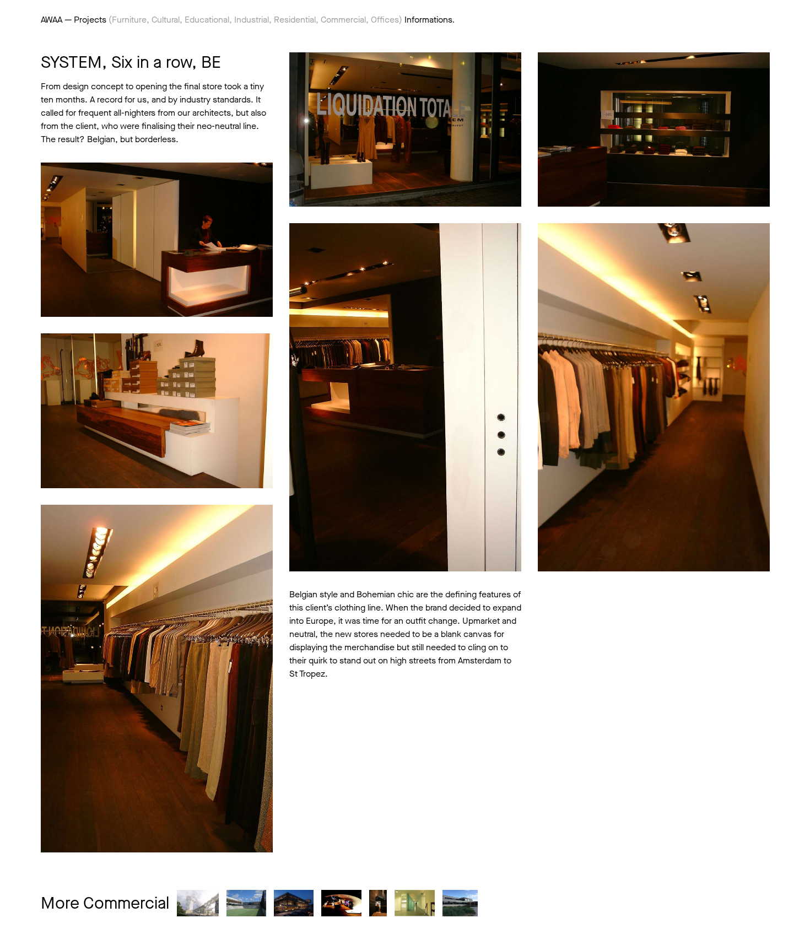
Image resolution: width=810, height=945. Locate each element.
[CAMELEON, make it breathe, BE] (294, 903)
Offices (385, 19)
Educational (207, 19)
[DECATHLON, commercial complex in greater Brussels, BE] (246, 903)
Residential (295, 19)
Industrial (251, 19)
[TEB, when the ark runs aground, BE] (460, 903)
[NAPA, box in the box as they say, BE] (341, 903)
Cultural (166, 19)
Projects (90, 19)
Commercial (343, 19)
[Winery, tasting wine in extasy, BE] (378, 903)
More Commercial (105, 903)
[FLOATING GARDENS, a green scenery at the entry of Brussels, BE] (198, 903)
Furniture (129, 19)
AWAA (51, 19)
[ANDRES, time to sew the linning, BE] (415, 903)
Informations (428, 19)
